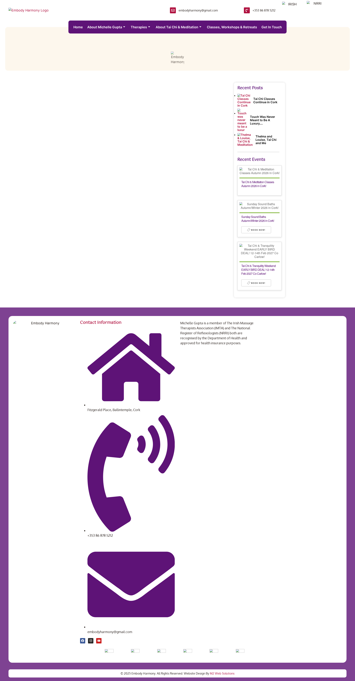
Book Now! (257, 229)
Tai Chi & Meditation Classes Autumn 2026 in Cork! (257, 184)
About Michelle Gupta (104, 27)
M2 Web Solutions (222, 673)
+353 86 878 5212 (264, 10)
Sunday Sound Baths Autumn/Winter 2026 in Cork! (257, 219)
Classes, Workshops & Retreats (232, 27)
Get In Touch (271, 27)
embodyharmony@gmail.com (198, 10)
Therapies (139, 27)
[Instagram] (90, 640)
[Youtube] (99, 640)
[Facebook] (82, 640)
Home (78, 27)
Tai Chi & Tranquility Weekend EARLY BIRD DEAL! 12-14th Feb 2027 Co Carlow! (258, 270)
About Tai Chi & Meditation (177, 27)
